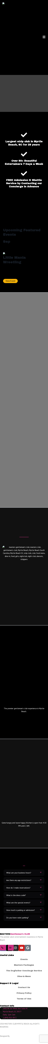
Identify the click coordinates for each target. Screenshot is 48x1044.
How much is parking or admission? (20, 910)
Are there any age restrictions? (18, 880)
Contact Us (24, 987)
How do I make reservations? (18, 887)
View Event (10, 281)
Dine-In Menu (24, 976)
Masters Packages (24, 965)
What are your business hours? (18, 872)
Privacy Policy (24, 993)
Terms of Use (24, 999)
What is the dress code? (16, 895)
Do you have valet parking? (17, 917)
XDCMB (13, 1036)
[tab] (24, 873)
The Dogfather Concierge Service (24, 971)
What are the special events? (18, 902)
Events (24, 959)
